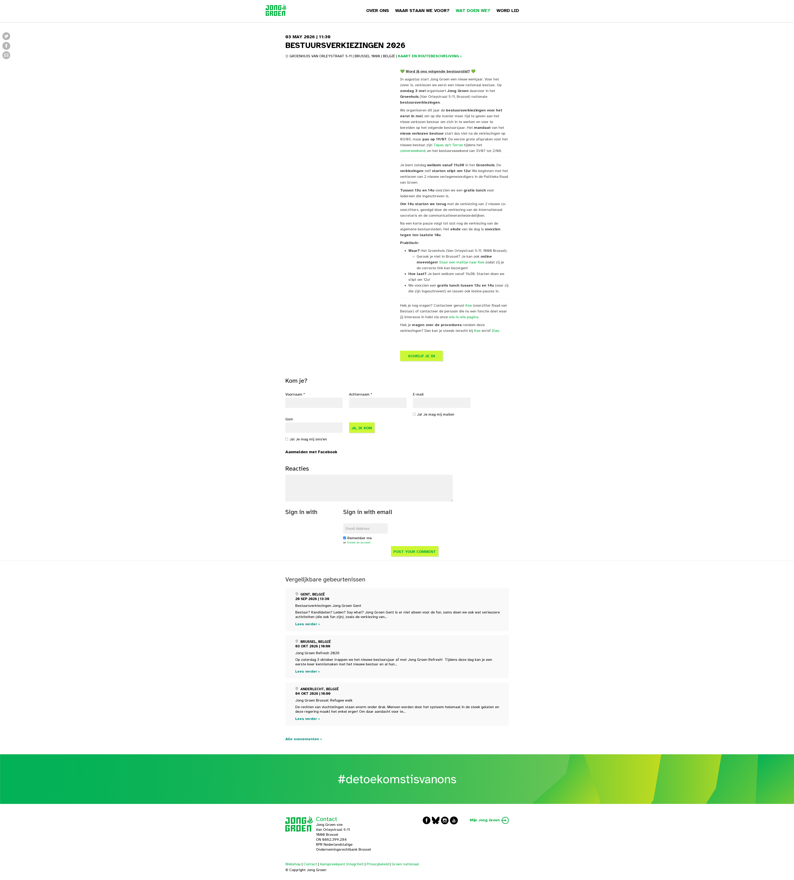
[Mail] (6, 55)
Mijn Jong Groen (485, 820)
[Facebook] (6, 45)
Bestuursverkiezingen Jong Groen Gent (328, 605)
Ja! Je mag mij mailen (435, 414)
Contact (326, 819)
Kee (468, 305)
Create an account (359, 542)
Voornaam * (295, 394)
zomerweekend (412, 150)
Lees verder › (307, 624)
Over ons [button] (377, 10)
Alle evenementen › (303, 739)
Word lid (507, 10)
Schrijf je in (421, 356)
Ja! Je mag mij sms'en (308, 439)
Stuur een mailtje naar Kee (461, 262)
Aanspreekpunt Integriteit (342, 864)
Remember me (359, 538)
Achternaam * (360, 394)
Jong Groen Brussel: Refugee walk (324, 700)
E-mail (418, 394)
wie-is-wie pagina (463, 317)
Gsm (289, 419)
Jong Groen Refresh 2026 (317, 653)
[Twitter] (6, 36)
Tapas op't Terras (448, 145)
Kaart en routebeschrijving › (430, 56)
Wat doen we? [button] (473, 10)
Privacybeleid (378, 864)
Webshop (293, 864)
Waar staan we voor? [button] (422, 10)
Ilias (495, 330)
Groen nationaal (405, 864)
